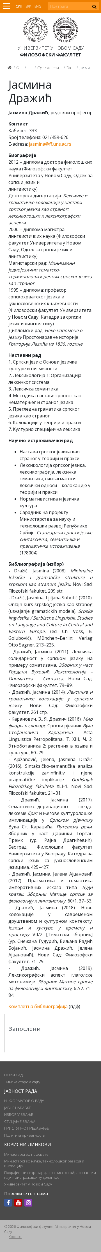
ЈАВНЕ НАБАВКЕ (17, 1107)
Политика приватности (24, 1135)
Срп (19, 6)
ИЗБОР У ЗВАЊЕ (18, 1114)
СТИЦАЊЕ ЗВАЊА (19, 1121)
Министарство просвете (26, 1154)
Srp (28, 6)
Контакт (15, 1236)
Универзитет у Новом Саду (51, 48)
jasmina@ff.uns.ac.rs (50, 144)
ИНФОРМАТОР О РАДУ (24, 1100)
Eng (38, 6)
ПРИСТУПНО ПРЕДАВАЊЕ (26, 1128)
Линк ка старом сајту (22, 1081)
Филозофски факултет (50, 55)
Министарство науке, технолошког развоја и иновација (44, 1163)
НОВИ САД (13, 1074)
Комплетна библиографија (38, 1006)
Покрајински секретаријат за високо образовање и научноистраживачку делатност (50, 1175)
